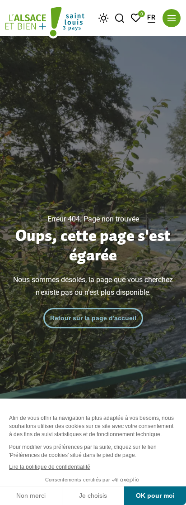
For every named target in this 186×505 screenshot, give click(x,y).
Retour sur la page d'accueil (93, 318)
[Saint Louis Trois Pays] (44, 23)
